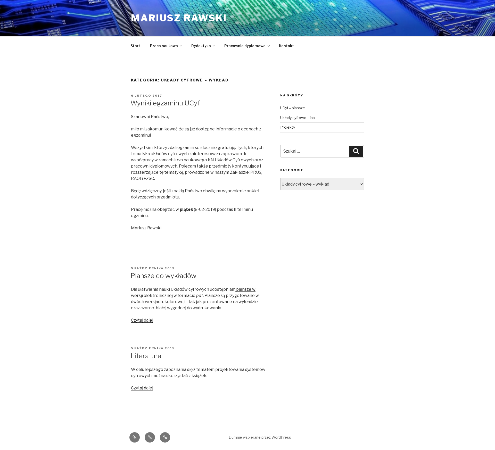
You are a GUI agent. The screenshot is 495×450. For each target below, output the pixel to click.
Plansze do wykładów (163, 276)
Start (135, 46)
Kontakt (286, 46)
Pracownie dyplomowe (245, 46)
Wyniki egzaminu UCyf (165, 103)
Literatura (145, 356)
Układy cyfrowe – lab (297, 117)
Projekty (287, 127)
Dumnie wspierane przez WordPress (260, 437)
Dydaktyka (201, 46)
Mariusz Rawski (179, 18)
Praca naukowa (164, 46)
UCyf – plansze (292, 108)
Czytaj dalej (142, 320)
